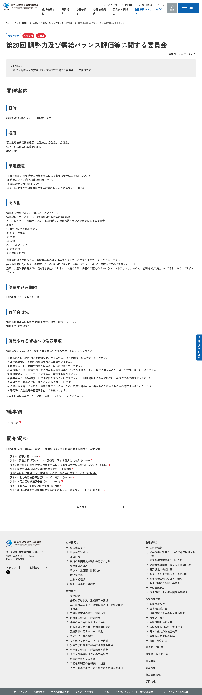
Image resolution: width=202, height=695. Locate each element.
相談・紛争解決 (158, 640)
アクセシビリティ (124, 691)
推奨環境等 (39, 691)
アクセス (112, 5)
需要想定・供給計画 (161, 569)
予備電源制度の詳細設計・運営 (87, 663)
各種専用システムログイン (148, 11)
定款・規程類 (77, 579)
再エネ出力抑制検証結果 (163, 631)
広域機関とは (48, 11)
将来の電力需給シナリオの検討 (87, 622)
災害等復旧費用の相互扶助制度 (167, 613)
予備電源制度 (157, 587)
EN (163, 5)
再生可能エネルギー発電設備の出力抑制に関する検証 (96, 606)
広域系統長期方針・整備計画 (166, 627)
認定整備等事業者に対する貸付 (167, 560)
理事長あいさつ (79, 552)
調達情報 (151, 668)
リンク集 (104, 691)
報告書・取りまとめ (157, 654)
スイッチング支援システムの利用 (168, 574)
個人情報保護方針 (60, 691)
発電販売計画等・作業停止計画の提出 (171, 564)
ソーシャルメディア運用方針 (174, 691)
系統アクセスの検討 (81, 636)
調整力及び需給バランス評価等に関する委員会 (53, 23)
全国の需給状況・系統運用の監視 (89, 600)
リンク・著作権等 (84, 691)
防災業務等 (76, 575)
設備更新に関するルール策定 (86, 631)
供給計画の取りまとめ (82, 658)
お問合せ (130, 5)
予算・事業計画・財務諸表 (85, 570)
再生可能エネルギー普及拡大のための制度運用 (96, 668)
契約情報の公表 (79, 566)
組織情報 (75, 556)
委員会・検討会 (120, 11)
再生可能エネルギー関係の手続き (168, 592)
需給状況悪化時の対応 (162, 636)
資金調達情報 (153, 674)
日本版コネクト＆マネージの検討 (89, 640)
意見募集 (151, 661)
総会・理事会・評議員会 (84, 584)
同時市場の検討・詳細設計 (85, 617)
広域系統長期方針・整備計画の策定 (90, 627)
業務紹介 (65, 11)
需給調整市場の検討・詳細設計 (87, 613)
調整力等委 (13, 35)
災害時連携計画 (158, 608)
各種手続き (81, 11)
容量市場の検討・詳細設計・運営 (89, 649)
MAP (16, 151)
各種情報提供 (99, 11)
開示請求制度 (146, 691)
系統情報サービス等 (161, 622)
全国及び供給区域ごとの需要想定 (89, 654)
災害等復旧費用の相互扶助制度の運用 (91, 645)
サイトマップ (20, 691)
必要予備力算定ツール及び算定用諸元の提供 (172, 553)
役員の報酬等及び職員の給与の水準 (90, 561)
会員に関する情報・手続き (165, 583)
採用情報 (147, 5)
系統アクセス (157, 617)
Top (7, 23)
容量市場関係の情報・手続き (166, 578)
